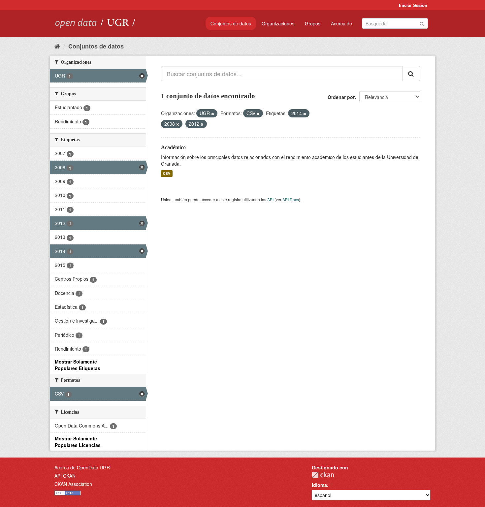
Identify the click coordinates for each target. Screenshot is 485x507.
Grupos (312, 23)
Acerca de (341, 23)
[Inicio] (57, 46)
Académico (173, 147)
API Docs (290, 199)
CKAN (323, 474)
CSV (166, 173)
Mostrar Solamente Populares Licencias (78, 441)
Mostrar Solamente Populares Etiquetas (77, 364)
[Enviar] (422, 23)
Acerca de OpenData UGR (82, 467)
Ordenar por (341, 97)
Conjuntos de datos (230, 23)
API (270, 199)
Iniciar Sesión (413, 5)
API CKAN (65, 475)
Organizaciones (278, 23)
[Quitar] (212, 113)
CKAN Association (73, 484)
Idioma (319, 485)
